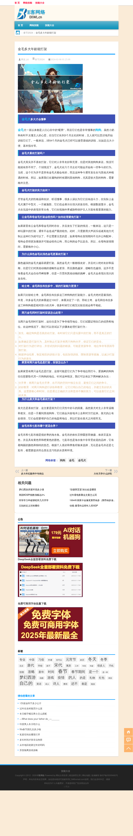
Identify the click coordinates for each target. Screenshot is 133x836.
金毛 (21, 130)
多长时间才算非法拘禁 (31, 739)
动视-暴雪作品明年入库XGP (84, 505)
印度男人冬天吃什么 (30, 724)
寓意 (68, 665)
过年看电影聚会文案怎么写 (83, 494)
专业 (22, 659)
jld (27, 59)
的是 (83, 677)
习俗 (41, 659)
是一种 (105, 672)
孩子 (48, 665)
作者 (50, 659)
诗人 (56, 683)
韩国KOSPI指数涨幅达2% (32, 494)
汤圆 (41, 677)
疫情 (61, 677)
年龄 (91, 666)
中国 (31, 659)
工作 (77, 665)
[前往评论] (127, 740)
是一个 (94, 671)
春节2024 (28, 32)
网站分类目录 (62, 775)
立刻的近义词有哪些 (29, 505)
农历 (82, 659)
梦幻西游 (27, 677)
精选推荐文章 (75, 775)
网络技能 (27, 2)
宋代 (58, 665)
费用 (65, 683)
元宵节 (71, 659)
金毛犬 (26, 119)
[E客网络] (32, 6)
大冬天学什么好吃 (103, 473)
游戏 (50, 677)
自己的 (26, 683)
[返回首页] (127, 731)
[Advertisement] (66, 813)
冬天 (92, 659)
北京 (21, 665)
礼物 (92, 677)
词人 (47, 683)
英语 (38, 683)
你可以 (59, 659)
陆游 (93, 684)
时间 (51, 671)
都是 (84, 683)
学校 (40, 665)
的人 (72, 677)
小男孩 (66, 786)
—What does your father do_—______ (39, 718)
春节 (62, 670)
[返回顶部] (127, 748)
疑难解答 (95, 775)
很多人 (101, 665)
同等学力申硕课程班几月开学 (33, 500)
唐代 (30, 665)
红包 (101, 677)
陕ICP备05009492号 (109, 775)
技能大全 (39, 2)
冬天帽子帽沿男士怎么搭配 (33, 713)
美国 (110, 678)
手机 (111, 665)
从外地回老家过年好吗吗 (32, 744)
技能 (21, 672)
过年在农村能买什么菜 (31, 708)
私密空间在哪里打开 (30, 734)
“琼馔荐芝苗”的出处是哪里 (83, 489)
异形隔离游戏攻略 (29, 750)
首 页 (17, 2)
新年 (41, 672)
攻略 (31, 671)
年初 (84, 666)
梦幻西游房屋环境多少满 (31, 489)
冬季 (103, 659)
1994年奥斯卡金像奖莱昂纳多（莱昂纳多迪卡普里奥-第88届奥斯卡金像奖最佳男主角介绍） (94, 500)
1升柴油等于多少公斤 (30, 703)
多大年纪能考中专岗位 (32, 473)
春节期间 (78, 671)
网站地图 (86, 775)
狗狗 (98, 130)
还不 (74, 683)
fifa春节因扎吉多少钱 (30, 729)
